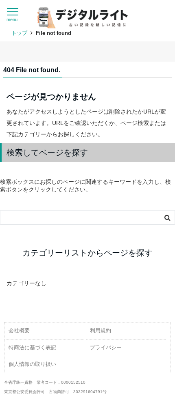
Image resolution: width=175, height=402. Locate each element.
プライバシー (106, 347)
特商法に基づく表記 (32, 347)
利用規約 (100, 330)
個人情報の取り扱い (32, 364)
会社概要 (19, 330)
